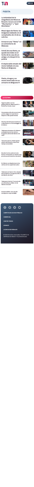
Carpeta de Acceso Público (12, 213)
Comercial (7, 217)
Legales (6, 225)
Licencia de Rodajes (10, 229)
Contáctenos (8, 221)
